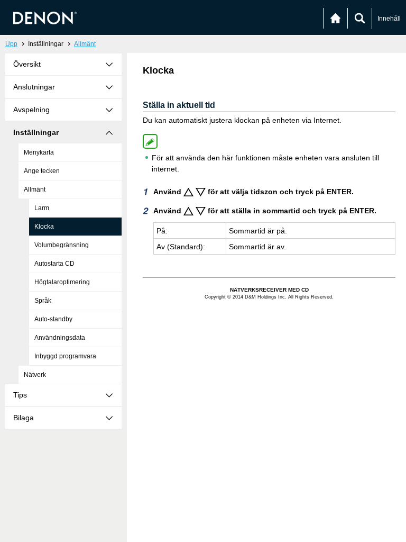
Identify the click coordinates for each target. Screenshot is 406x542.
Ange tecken (42, 171)
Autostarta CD (54, 263)
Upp (11, 44)
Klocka (44, 226)
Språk (42, 300)
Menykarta (39, 152)
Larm (41, 208)
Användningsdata (59, 337)
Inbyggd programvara (65, 356)
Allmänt (85, 44)
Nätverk (35, 374)
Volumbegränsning (61, 245)
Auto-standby (53, 319)
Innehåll (389, 18)
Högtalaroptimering (62, 282)
